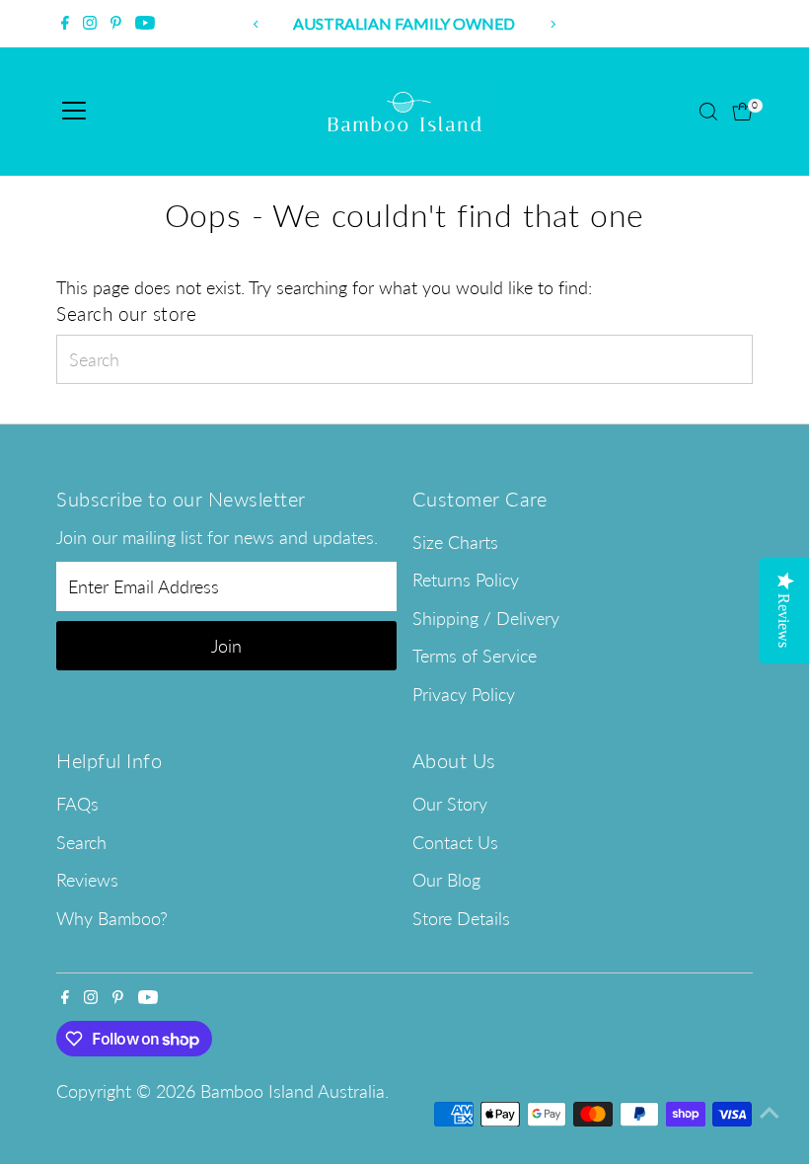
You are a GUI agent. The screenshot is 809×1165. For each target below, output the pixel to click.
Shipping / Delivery (485, 618)
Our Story (449, 804)
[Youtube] (145, 23)
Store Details (461, 918)
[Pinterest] (116, 23)
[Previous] (257, 24)
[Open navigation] (74, 111)
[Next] (552, 24)
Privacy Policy (463, 694)
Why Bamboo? (112, 918)
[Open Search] (708, 111)
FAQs (77, 804)
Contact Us (455, 842)
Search (81, 842)
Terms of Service (474, 655)
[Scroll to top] (769, 1110)
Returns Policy (465, 579)
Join (226, 646)
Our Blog (446, 880)
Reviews (87, 880)
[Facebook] (65, 23)
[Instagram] (90, 23)
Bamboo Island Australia (292, 1091)
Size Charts (455, 542)
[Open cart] (742, 111)
